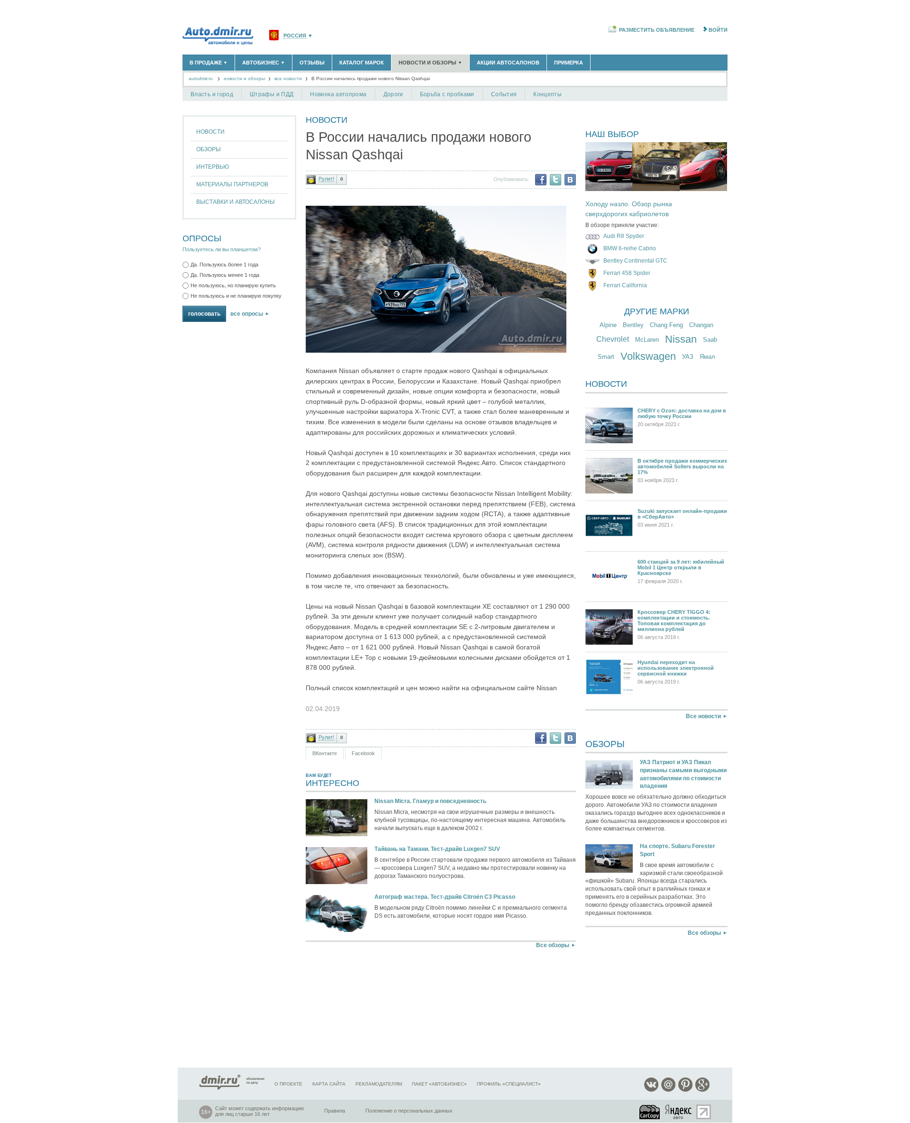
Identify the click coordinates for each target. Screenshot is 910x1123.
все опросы (246, 313)
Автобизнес (263, 62)
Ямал (707, 356)
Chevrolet (612, 339)
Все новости (703, 716)
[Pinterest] (685, 1090)
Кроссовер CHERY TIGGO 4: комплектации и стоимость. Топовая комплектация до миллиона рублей (673, 620)
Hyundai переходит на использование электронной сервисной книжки (675, 667)
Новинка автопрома (338, 94)
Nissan (681, 339)
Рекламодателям (378, 1083)
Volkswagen (648, 356)
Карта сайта (329, 1083)
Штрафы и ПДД (271, 94)
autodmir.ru (201, 78)
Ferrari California (625, 285)
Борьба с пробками (447, 94)
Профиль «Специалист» (509, 1083)
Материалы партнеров (232, 184)
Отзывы (312, 62)
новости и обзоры (244, 78)
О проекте (288, 1083)
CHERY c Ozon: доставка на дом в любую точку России (681, 413)
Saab (710, 339)
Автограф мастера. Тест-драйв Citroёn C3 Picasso (444, 897)
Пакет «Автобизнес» (439, 1083)
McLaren (647, 339)
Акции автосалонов (508, 62)
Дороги (393, 94)
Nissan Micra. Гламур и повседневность (430, 801)
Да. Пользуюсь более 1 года (224, 264)
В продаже (209, 62)
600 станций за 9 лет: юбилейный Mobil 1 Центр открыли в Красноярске (680, 567)
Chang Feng (666, 325)
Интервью (212, 167)
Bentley (633, 325)
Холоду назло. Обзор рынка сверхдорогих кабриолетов (628, 209)
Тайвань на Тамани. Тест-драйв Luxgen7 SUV (437, 849)
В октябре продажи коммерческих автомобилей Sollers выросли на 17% (682, 466)
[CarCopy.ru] (650, 1112)
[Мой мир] (668, 1090)
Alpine (608, 325)
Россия (294, 35)
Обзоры (208, 149)
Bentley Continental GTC (635, 260)
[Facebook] (540, 179)
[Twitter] (555, 179)
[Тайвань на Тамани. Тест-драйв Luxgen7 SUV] (336, 866)
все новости (288, 78)
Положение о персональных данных (409, 1111)
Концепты (547, 94)
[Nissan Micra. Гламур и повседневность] (336, 818)
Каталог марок (361, 62)
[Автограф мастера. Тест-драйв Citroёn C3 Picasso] (336, 914)
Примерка (568, 62)
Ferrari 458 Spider (626, 273)
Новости (210, 131)
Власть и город (212, 94)
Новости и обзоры (430, 62)
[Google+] (702, 1090)
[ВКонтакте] (570, 179)
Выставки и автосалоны (235, 202)
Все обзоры (552, 945)
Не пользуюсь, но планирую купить (233, 285)
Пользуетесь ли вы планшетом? (221, 249)
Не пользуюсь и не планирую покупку (236, 296)
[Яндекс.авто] (678, 1112)
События (504, 94)
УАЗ (687, 356)
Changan (701, 325)
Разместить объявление (656, 30)
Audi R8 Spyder (623, 236)
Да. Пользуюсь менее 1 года (225, 275)
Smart (606, 356)
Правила (334, 1111)
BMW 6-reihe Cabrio (629, 248)
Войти (718, 30)
